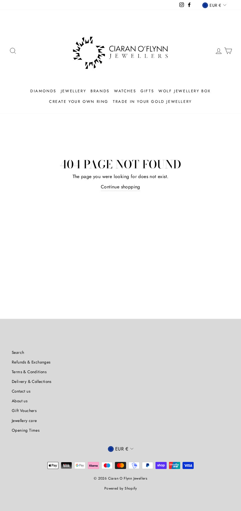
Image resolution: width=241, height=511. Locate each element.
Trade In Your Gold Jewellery (152, 101)
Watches (125, 91)
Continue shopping (120, 186)
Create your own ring (78, 101)
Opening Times (25, 430)
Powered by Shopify (120, 488)
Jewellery (73, 91)
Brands (100, 91)
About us (19, 401)
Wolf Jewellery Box (184, 91)
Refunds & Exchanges (31, 362)
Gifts (147, 91)
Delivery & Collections (31, 381)
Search (18, 352)
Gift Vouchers (24, 410)
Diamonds (43, 91)
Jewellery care (24, 420)
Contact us (21, 391)
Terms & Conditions (29, 372)
